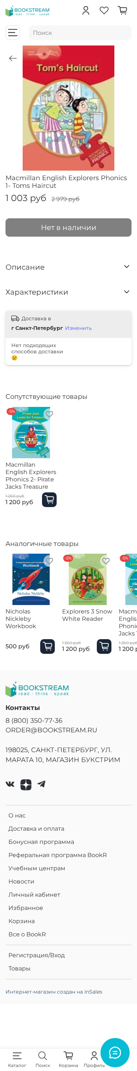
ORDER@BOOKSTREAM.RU (51, 730)
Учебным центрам (36, 868)
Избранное (25, 907)
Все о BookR (27, 934)
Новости (21, 881)
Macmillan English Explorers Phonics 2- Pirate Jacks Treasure (30, 475)
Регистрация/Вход (36, 955)
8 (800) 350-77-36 (33, 720)
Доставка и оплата (36, 828)
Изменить (78, 328)
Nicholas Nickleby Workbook (20, 619)
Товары (19, 968)
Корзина (21, 921)
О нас (17, 815)
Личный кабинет (34, 894)
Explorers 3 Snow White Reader (87, 615)
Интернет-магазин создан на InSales (53, 991)
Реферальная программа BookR (57, 855)
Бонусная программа (41, 841)
